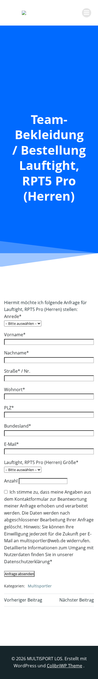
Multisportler (40, 585)
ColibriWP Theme (64, 666)
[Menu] (86, 12)
